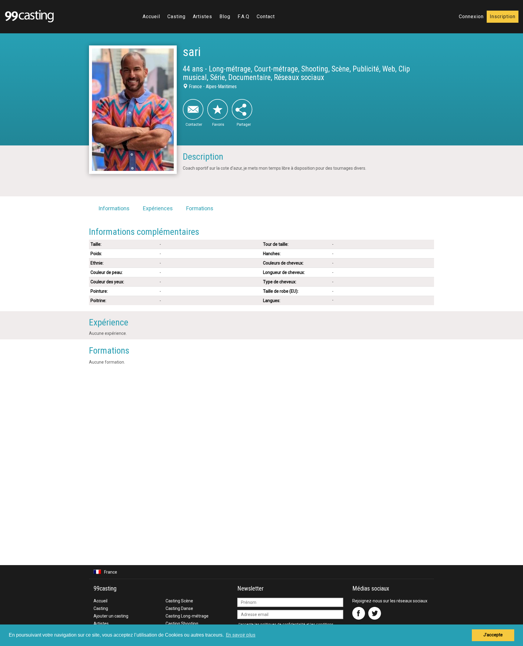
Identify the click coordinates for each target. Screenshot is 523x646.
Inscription (502, 16)
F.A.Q (243, 16)
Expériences (158, 208)
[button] (261, 572)
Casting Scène (179, 600)
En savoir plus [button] (240, 635)
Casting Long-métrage (187, 616)
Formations (199, 208)
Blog (224, 16)
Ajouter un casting (111, 616)
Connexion (471, 16)
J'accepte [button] (493, 635)
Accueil (151, 16)
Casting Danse (179, 608)
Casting (176, 16)
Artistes (202, 16)
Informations (114, 208)
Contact (266, 16)
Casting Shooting (182, 623)
